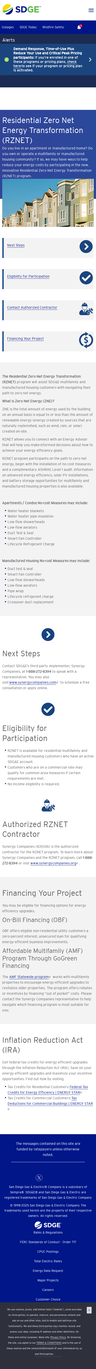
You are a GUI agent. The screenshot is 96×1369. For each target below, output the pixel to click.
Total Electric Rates (48, 1261)
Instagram (57, 1177)
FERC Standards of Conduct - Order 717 (48, 1242)
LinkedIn (48, 1177)
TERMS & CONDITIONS (49, 1342)
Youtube (66, 1177)
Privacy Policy (58, 1337)
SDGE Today (28, 27)
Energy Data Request (48, 1270)
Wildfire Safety (53, 27)
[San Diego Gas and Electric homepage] (21, 14)
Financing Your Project (25, 338)
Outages (8, 27)
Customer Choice (48, 1299)
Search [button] (91, 27)
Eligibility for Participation (28, 276)
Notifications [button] (78, 24)
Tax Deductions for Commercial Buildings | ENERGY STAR (50, 1100)
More (44, 59)
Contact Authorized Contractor (32, 307)
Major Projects (48, 1280)
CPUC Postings (48, 1251)
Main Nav (91, 10)
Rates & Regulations (48, 1232)
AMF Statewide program (29, 977)
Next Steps (16, 245)
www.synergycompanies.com (32, 682)
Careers (48, 1290)
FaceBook (30, 1177)
